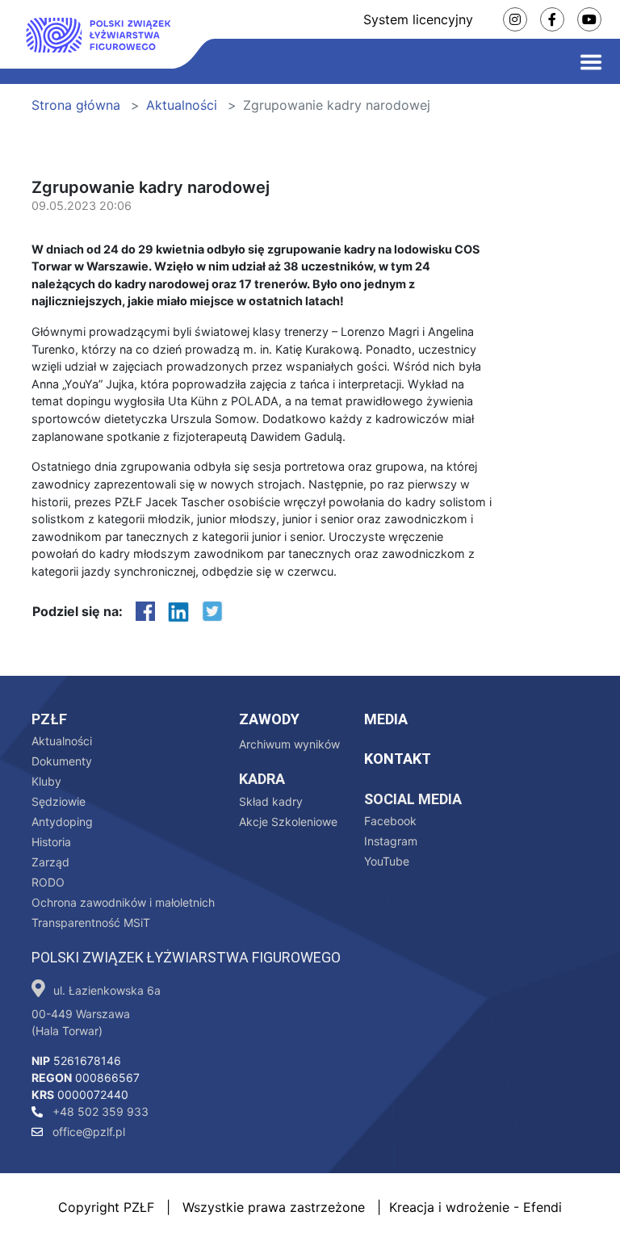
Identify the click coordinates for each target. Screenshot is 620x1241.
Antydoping (62, 821)
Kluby (46, 781)
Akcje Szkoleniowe (288, 821)
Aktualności (181, 105)
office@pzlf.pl (87, 1131)
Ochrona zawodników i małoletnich (123, 902)
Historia (51, 842)
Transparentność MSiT (90, 922)
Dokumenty (61, 761)
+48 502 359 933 (99, 1111)
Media (386, 719)
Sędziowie (58, 801)
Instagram (390, 841)
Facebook (390, 821)
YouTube (386, 861)
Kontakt (397, 758)
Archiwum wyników (289, 744)
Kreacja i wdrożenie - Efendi (475, 1207)
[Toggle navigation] (591, 62)
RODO (48, 882)
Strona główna (75, 105)
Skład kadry (271, 801)
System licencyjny (418, 19)
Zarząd (50, 862)
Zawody (269, 719)
